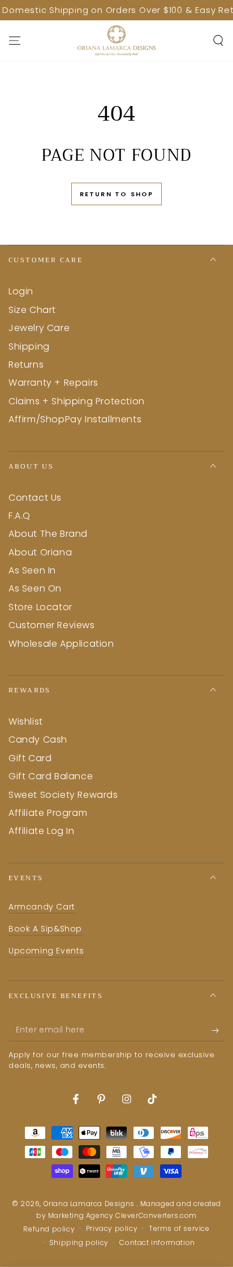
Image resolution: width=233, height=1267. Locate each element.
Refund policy (49, 1229)
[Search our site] (218, 40)
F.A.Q (19, 515)
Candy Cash (37, 739)
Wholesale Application (61, 643)
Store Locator (40, 607)
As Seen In (32, 570)
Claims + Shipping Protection (76, 401)
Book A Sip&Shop (45, 928)
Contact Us (35, 497)
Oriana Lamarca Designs (90, 1203)
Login (20, 291)
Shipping (29, 346)
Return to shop (117, 193)
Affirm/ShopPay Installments (74, 419)
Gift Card (29, 758)
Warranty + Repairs (53, 382)
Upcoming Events (46, 950)
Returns (26, 364)
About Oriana (40, 552)
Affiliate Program (47, 812)
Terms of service (179, 1228)
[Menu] (14, 40)
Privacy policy (111, 1228)
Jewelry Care (39, 327)
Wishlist (25, 721)
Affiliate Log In (41, 830)
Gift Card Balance (50, 776)
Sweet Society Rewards (63, 794)
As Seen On (35, 588)
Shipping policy (79, 1242)
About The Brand (48, 533)
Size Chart (32, 309)
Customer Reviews (51, 625)
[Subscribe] (218, 1030)
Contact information (157, 1242)
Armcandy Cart (41, 906)
